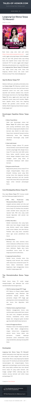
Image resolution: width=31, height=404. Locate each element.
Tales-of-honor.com (15, 3)
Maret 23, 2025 (6, 22)
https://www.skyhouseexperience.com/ (13, 54)
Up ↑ (25, 400)
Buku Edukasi (11, 381)
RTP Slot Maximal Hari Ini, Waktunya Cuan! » (15, 394)
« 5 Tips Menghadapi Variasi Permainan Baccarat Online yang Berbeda (13, 389)
